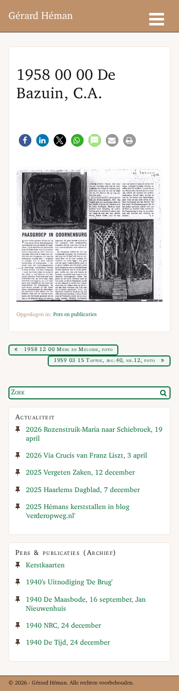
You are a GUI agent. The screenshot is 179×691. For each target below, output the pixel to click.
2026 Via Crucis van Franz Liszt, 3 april (86, 456)
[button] (25, 140)
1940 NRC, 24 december (63, 626)
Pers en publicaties (74, 314)
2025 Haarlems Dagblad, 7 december (83, 490)
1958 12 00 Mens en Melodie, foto (68, 349)
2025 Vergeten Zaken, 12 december (80, 473)
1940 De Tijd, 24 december (68, 643)
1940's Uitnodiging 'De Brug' (69, 582)
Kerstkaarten (45, 565)
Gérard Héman (40, 16)
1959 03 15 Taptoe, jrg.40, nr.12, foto (104, 360)
